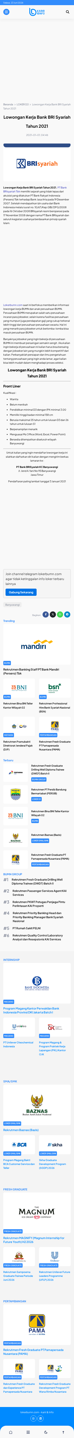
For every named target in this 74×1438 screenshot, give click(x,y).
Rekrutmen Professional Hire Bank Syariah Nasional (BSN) (54, 707)
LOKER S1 (36, 799)
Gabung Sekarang (21, 592)
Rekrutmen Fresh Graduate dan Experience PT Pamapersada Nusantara (19, 1387)
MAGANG (8, 1001)
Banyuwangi (12, 604)
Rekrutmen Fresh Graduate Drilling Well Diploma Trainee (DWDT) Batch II (47, 769)
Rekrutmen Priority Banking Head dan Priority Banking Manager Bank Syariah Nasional (38, 916)
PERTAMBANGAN (48, 735)
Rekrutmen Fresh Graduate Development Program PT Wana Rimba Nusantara (55, 1387)
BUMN (7, 663)
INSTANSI (8, 735)
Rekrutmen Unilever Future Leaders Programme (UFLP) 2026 (54, 1275)
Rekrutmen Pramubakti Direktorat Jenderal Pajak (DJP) (18, 745)
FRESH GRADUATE (13, 1231)
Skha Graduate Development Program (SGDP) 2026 (52, 1164)
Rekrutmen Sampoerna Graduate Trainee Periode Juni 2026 (18, 1275)
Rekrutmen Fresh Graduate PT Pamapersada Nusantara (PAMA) (55, 745)
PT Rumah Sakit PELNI (27, 928)
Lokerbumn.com (13, 305)
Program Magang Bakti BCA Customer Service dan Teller (19, 1164)
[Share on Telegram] (67, 614)
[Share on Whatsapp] (60, 614)
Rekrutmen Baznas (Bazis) (46, 834)
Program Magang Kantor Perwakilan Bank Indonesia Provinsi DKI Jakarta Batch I (31, 1010)
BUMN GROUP (39, 779)
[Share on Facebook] (46, 614)
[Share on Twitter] (53, 614)
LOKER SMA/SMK (40, 840)
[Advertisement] (37, 61)
